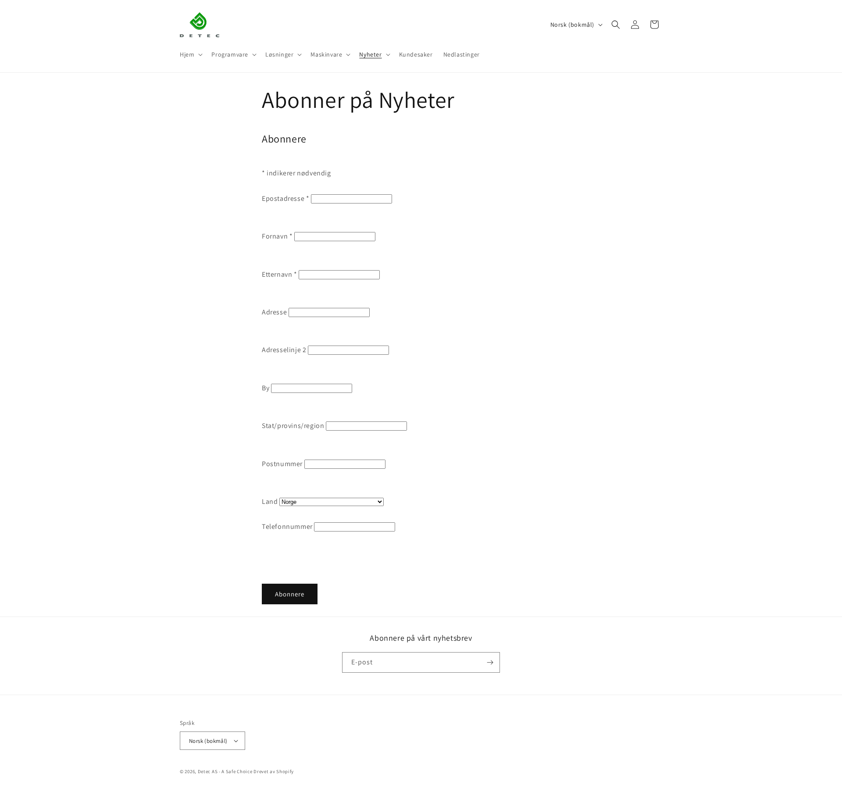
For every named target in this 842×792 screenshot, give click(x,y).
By (265, 387)
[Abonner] (489, 662)
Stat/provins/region (293, 425)
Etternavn (279, 274)
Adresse (274, 312)
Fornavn (277, 236)
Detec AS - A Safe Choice (225, 771)
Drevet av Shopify (273, 771)
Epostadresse (285, 198)
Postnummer (282, 463)
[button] (190, 54)
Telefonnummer (287, 526)
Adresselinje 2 (284, 349)
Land (270, 501)
